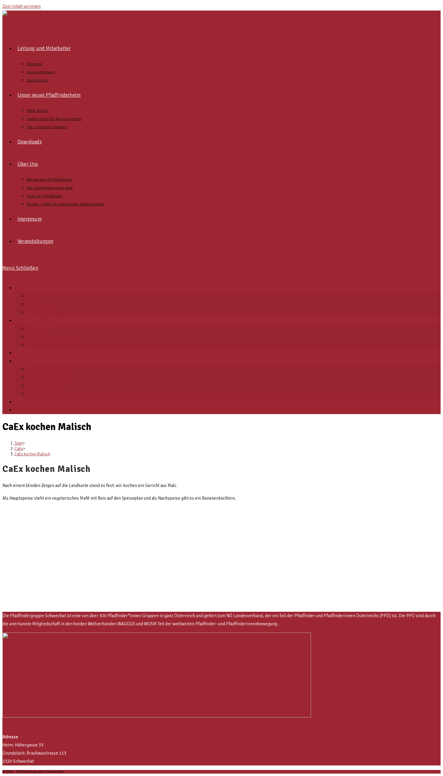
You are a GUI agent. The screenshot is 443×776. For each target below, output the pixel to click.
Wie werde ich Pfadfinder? (52, 369)
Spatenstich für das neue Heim (55, 336)
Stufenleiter (38, 312)
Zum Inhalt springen (21, 6)
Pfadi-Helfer (38, 328)
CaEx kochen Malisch (32, 454)
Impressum (25, 401)
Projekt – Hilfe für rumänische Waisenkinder (69, 393)
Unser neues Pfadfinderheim (42, 320)
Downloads (25, 353)
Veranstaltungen (30, 410)
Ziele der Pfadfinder (46, 385)
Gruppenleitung (41, 304)
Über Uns (23, 361)
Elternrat (35, 296)
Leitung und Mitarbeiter (37, 288)
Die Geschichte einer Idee (52, 377)
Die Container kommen (49, 344)
